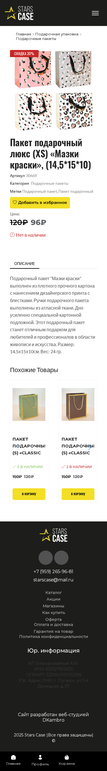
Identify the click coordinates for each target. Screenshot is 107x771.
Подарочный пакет (39, 191)
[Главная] (13, 757)
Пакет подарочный (75, 191)
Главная (23, 34)
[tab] (24, 263)
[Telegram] (61, 558)
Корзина (67, 763)
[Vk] (46, 558)
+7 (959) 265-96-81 (53, 571)
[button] (95, 13)
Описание (24, 263)
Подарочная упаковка (56, 34)
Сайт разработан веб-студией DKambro (53, 717)
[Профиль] (40, 757)
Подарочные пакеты (36, 38)
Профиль (40, 764)
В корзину (29, 494)
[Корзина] (67, 757)
